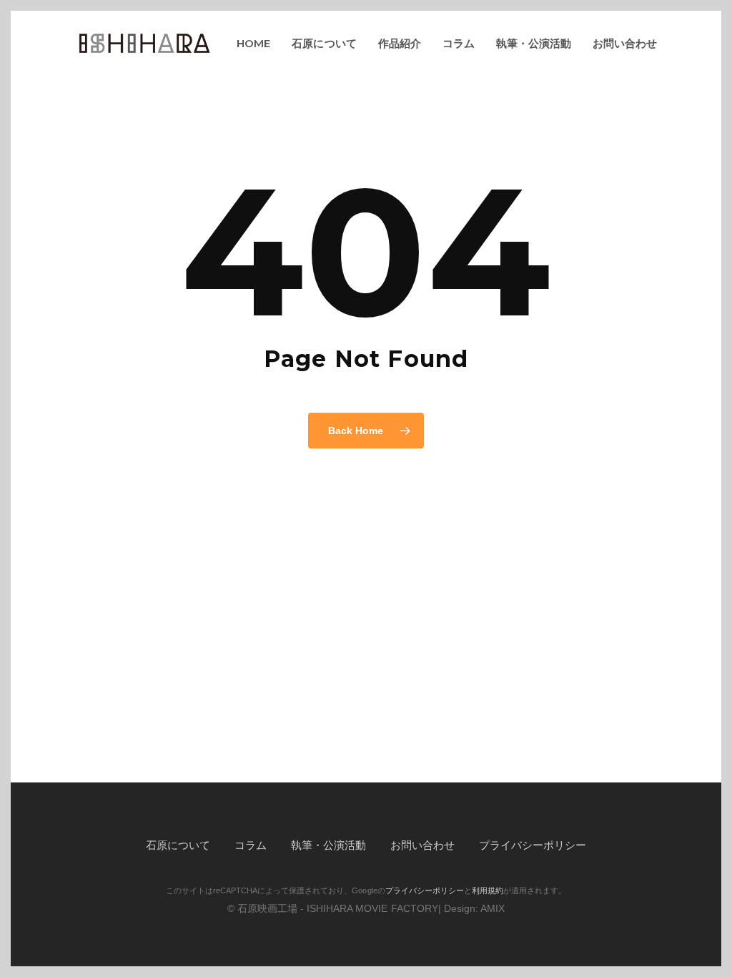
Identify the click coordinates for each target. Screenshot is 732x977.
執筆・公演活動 (328, 845)
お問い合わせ (422, 845)
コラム (250, 845)
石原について (178, 845)
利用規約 (487, 890)
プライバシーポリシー (532, 845)
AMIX (492, 908)
